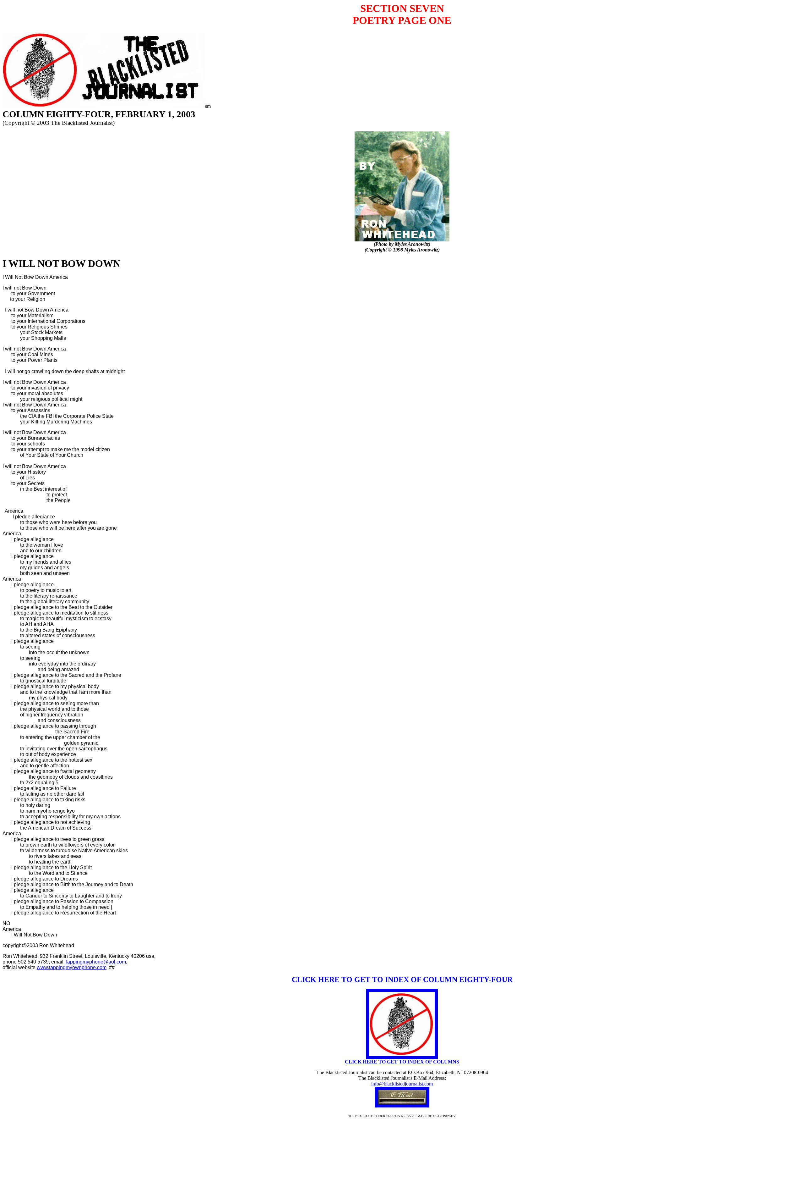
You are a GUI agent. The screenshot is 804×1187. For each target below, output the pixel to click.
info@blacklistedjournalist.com (402, 1083)
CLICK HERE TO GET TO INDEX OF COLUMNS (402, 1061)
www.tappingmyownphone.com (71, 967)
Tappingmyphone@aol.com (95, 961)
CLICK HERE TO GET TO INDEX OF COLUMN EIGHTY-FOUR (402, 979)
